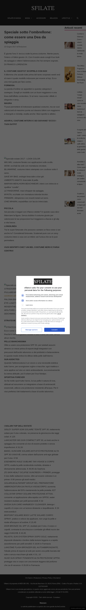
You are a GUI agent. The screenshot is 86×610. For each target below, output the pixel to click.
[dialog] (43, 305)
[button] (43, 305)
